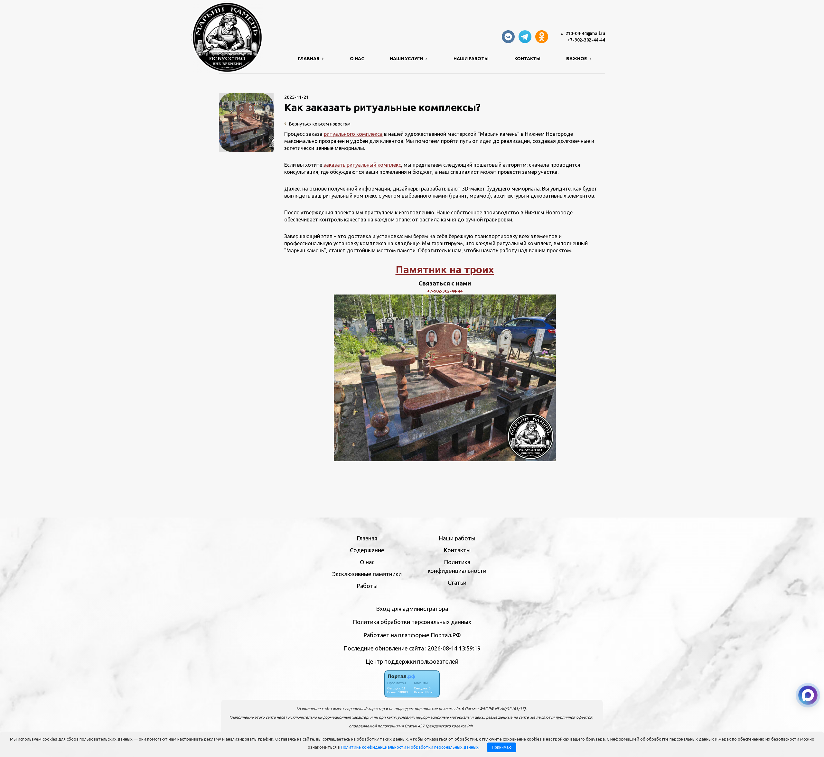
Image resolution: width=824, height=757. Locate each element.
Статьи (457, 582)
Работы (367, 586)
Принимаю (501, 747)
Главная (367, 538)
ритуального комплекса (353, 134)
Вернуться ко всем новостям (319, 123)
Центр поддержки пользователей (412, 661)
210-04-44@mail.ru (585, 33)
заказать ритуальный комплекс (362, 165)
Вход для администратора (412, 608)
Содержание (367, 550)
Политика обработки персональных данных (412, 622)
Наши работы (471, 58)
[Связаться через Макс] (808, 695)
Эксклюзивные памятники (367, 574)
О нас (357, 58)
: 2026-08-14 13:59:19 (453, 648)
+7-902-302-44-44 (586, 39)
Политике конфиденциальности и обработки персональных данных (410, 747)
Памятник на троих (445, 269)
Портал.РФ (446, 635)
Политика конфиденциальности (457, 566)
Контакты (527, 58)
